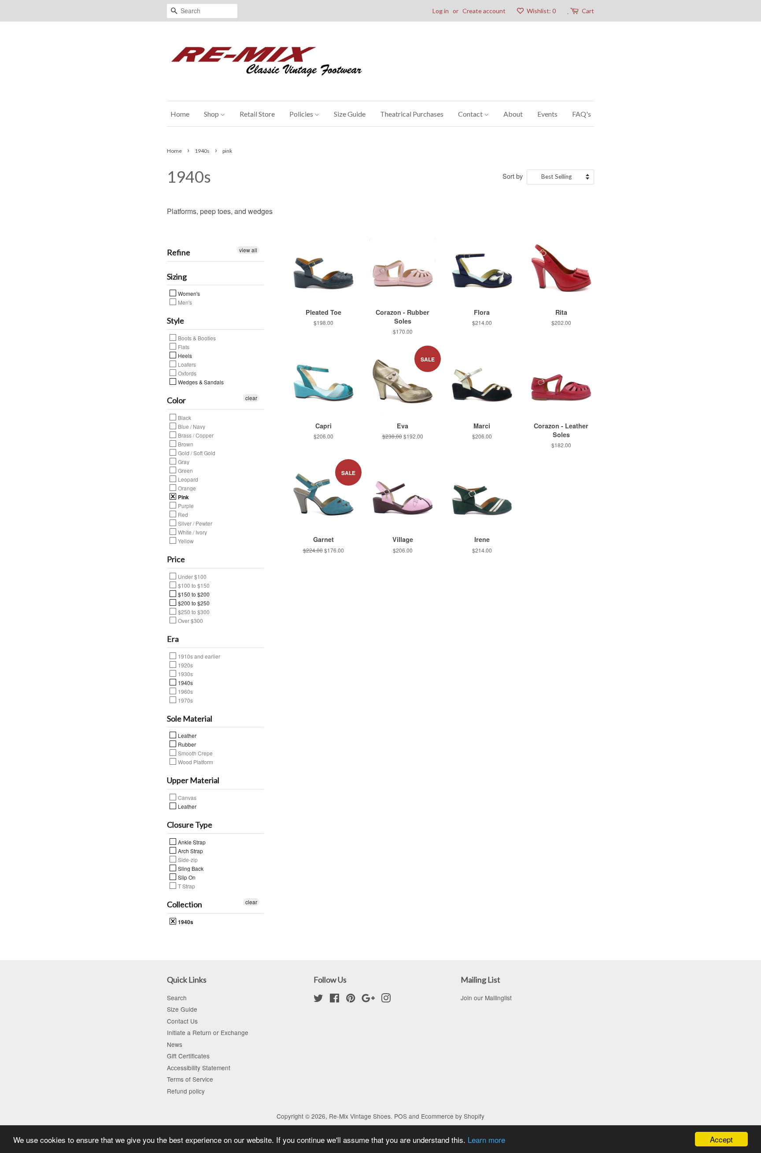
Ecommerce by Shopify (452, 1116)
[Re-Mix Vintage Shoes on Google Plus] (368, 999)
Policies (301, 114)
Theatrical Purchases (411, 114)
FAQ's (581, 114)
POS (400, 1116)
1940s (202, 150)
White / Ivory (192, 531)
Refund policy (186, 1091)
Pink (183, 496)
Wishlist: (540, 11)
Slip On (186, 876)
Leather (186, 735)
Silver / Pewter (194, 523)
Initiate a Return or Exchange (207, 1032)
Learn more (486, 1139)
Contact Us (182, 1021)
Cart (588, 11)
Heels (184, 355)
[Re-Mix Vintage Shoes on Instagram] (386, 999)
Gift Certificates (188, 1055)
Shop (212, 114)
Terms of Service (190, 1079)
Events (547, 114)
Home (179, 114)
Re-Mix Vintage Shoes (360, 1116)
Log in (440, 11)
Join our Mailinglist (486, 997)
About (513, 114)
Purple (185, 505)
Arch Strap (190, 850)
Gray (183, 461)
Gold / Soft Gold (196, 452)
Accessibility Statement (198, 1067)
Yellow (185, 540)
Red (182, 514)
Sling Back (190, 868)
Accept (721, 1139)
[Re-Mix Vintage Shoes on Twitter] (318, 999)
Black (184, 417)
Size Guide (350, 114)
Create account (484, 11)
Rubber (186, 744)
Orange (186, 487)
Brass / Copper (195, 434)
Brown (185, 443)
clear (251, 398)
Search (177, 997)
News (174, 1044)
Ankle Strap (191, 841)
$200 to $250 (193, 602)
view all (248, 250)
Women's (188, 293)
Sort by (512, 176)
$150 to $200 (193, 593)
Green (185, 470)
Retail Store (257, 114)
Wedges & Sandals (200, 381)
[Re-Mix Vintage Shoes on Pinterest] (350, 999)
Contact (471, 114)
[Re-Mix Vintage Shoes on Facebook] (334, 999)
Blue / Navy (191, 426)
